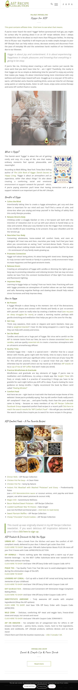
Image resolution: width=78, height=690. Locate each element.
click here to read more (48, 510)
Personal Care (43, 15)
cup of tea (16, 366)
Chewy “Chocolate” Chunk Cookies (21, 517)
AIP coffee (27, 366)
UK (60, 635)
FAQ (31, 15)
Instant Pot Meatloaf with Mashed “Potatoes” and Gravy (32, 487)
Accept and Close (29, 686)
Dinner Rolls (12, 477)
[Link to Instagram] (66, 4)
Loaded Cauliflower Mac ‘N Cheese (21, 507)
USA (48, 635)
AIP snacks (66, 363)
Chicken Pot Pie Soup (16, 480)
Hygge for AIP (39, 18)
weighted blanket (21, 327)
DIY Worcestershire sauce (24, 493)
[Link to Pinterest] (69, 4)
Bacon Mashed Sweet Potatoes (20, 503)
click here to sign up (28, 531)
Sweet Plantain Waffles (17, 513)
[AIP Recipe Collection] (17, 4)
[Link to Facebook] (63, 4)
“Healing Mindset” (20, 388)
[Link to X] (71, 4)
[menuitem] (51, 4)
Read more (39, 664)
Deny (51, 686)
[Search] (51, 4)
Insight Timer (63, 376)
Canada (54, 635)
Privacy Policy (42, 686)
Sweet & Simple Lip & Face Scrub (39, 652)
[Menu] (55, 4)
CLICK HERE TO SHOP (14, 547)
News (35, 15)
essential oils (33, 342)
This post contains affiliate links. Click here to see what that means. (34, 27)
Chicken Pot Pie (13, 484)
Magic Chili (11, 500)
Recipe (44, 649)
